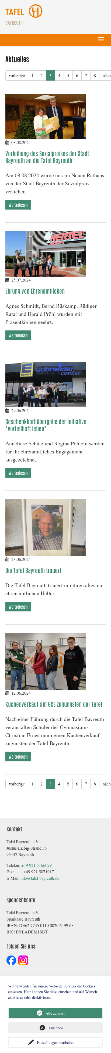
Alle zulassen (55, 1013)
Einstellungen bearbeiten (55, 1042)
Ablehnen (55, 1027)
